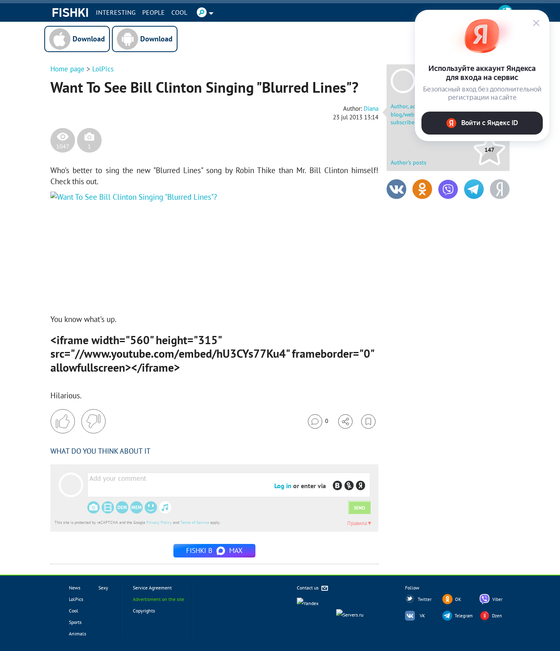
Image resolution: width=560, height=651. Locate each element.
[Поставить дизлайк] (93, 421)
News (74, 588)
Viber (497, 599)
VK (422, 616)
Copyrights (144, 611)
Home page (67, 68)
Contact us (308, 588)
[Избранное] (368, 421)
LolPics (103, 68)
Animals (77, 633)
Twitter (425, 599)
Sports (75, 622)
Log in (282, 486)
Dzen (497, 616)
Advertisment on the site (158, 599)
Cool (179, 12)
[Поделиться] (345, 421)
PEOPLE (153, 12)
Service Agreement (152, 588)
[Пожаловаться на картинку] (149, 293)
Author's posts (408, 162)
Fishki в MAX (214, 550)
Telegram (464, 616)
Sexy (103, 588)
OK (458, 599)
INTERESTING (116, 12)
